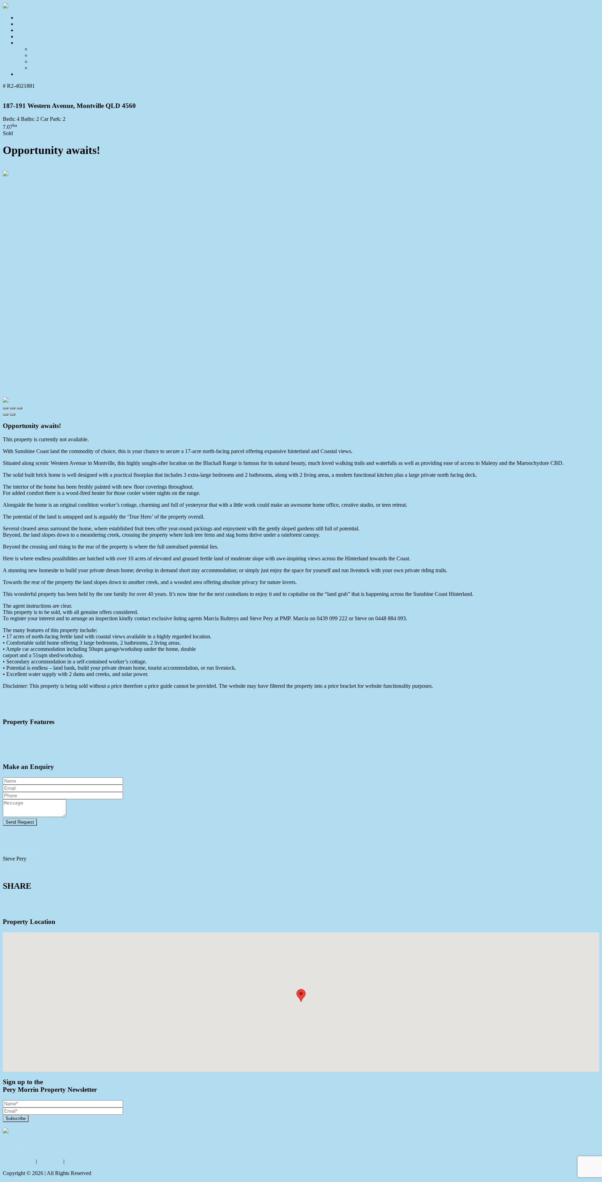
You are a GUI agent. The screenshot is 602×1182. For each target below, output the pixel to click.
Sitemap (75, 1161)
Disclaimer (50, 1161)
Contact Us (29, 74)
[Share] (12, 408)
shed (18, 735)
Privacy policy (18, 1161)
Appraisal (27, 36)
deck (8, 735)
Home (23, 18)
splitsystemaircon (42, 735)
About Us (41, 49)
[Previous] (5, 414)
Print (8, 167)
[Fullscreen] (19, 408)
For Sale (26, 24)
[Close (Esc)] (5, 408)
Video (9, 846)
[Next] (12, 414)
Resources (42, 68)
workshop (72, 735)
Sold (22, 30)
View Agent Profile (24, 852)
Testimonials (44, 61)
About (24, 43)
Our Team (42, 55)
